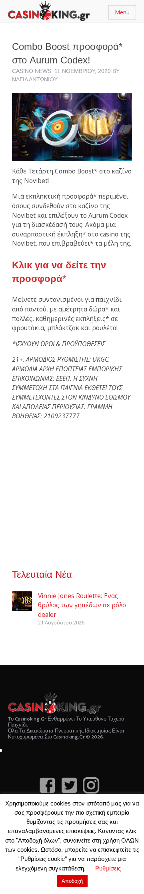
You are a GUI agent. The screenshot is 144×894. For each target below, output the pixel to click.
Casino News (31, 71)
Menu (122, 12)
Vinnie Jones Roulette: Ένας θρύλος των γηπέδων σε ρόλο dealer (82, 605)
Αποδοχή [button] (72, 881)
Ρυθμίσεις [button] (108, 868)
